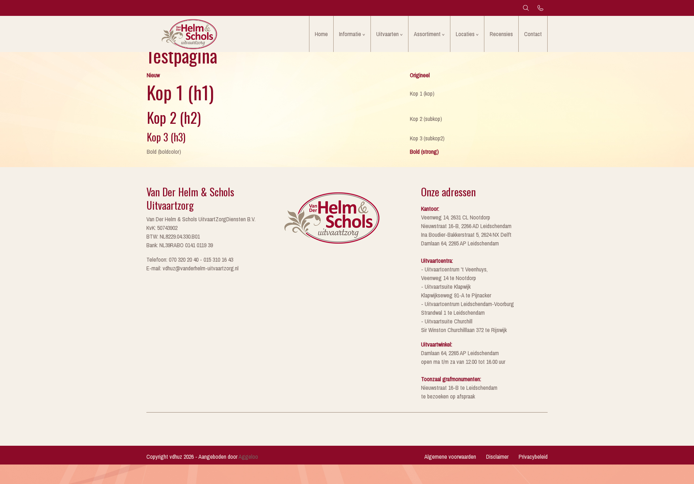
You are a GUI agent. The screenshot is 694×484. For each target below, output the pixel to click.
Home (321, 34)
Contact (533, 34)
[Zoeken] (526, 8)
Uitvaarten (387, 34)
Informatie (350, 34)
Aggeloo (248, 457)
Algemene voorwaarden (450, 457)
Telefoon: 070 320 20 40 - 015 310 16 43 (189, 259)
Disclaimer (497, 457)
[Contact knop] (540, 8)
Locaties (465, 34)
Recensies (501, 34)
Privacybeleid (533, 457)
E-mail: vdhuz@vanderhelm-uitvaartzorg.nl (192, 268)
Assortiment (427, 34)
